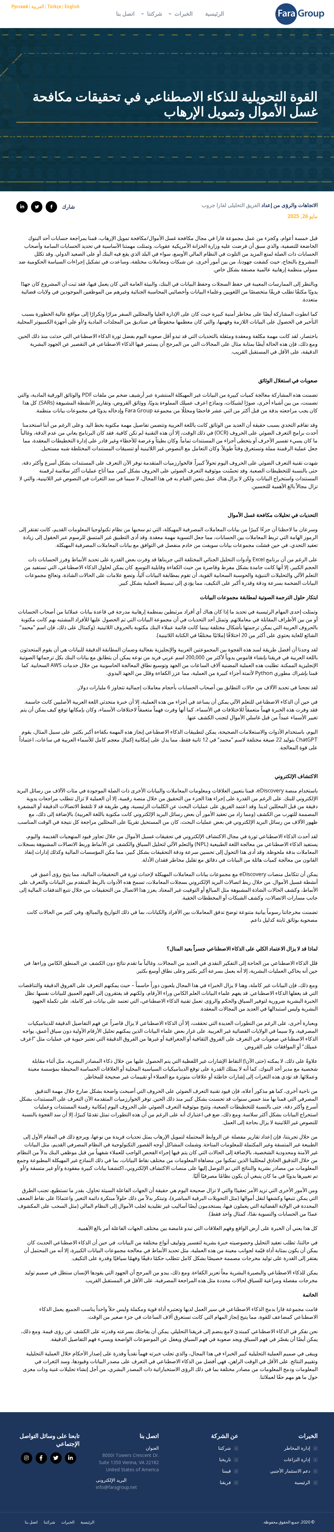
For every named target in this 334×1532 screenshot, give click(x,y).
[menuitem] (214, 14)
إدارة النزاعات (297, 1459)
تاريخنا (225, 1459)
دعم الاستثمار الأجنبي (290, 1471)
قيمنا (226, 1471)
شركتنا (224, 1448)
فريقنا (225, 1482)
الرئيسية (302, 1482)
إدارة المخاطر (297, 1448)
